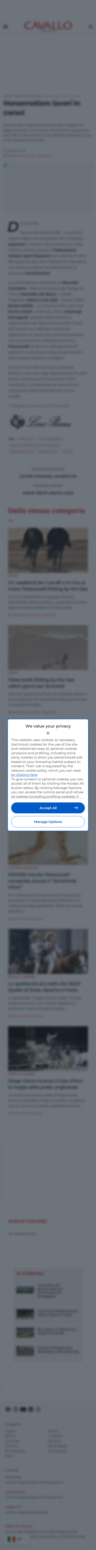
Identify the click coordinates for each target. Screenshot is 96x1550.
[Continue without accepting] (48, 733)
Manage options (48, 822)
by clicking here (24, 775)
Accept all (48, 808)
